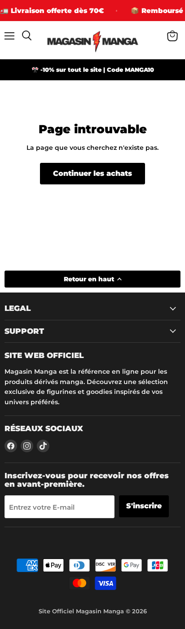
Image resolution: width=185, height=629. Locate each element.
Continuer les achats (92, 173)
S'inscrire (144, 506)
